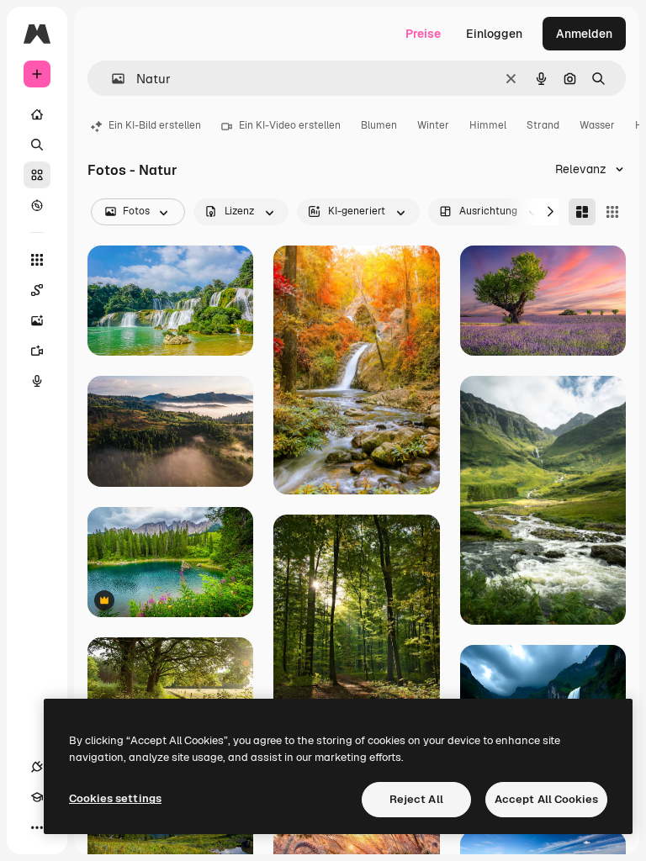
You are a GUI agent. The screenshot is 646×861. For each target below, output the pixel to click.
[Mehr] (37, 827)
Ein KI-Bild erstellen (155, 125)
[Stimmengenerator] (37, 380)
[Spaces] (37, 290)
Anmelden (584, 33)
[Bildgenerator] (37, 320)
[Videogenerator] (37, 350)
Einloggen (494, 33)
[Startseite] (37, 114)
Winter (433, 125)
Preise (423, 33)
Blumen (379, 125)
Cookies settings (115, 798)
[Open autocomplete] (111, 78)
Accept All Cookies (546, 799)
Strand (543, 125)
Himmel (487, 125)
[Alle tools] (37, 259)
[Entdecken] (37, 205)
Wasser (597, 125)
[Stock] (37, 174)
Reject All (416, 799)
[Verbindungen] (37, 766)
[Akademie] (37, 797)
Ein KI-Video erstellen (290, 125)
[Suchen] (37, 144)
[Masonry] (582, 211)
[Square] (612, 211)
